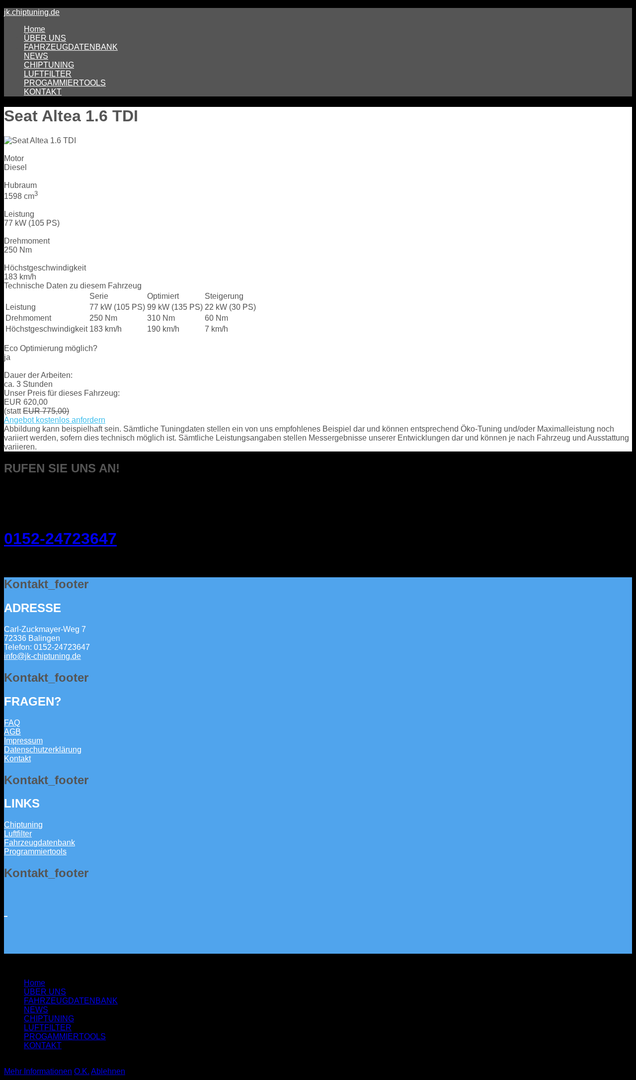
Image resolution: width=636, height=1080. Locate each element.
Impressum (23, 740)
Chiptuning (23, 824)
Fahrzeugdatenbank (39, 842)
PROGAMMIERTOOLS (65, 83)
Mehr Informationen (38, 1071)
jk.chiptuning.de (32, 12)
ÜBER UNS (45, 38)
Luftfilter (18, 833)
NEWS (36, 56)
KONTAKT (43, 92)
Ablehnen (108, 1071)
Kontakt (17, 758)
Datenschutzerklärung (42, 749)
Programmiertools (35, 851)
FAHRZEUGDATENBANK (71, 47)
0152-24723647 (60, 538)
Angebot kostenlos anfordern (54, 420)
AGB (12, 731)
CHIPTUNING (49, 65)
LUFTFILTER (48, 74)
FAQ (12, 723)
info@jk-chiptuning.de (42, 656)
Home (34, 29)
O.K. (81, 1071)
